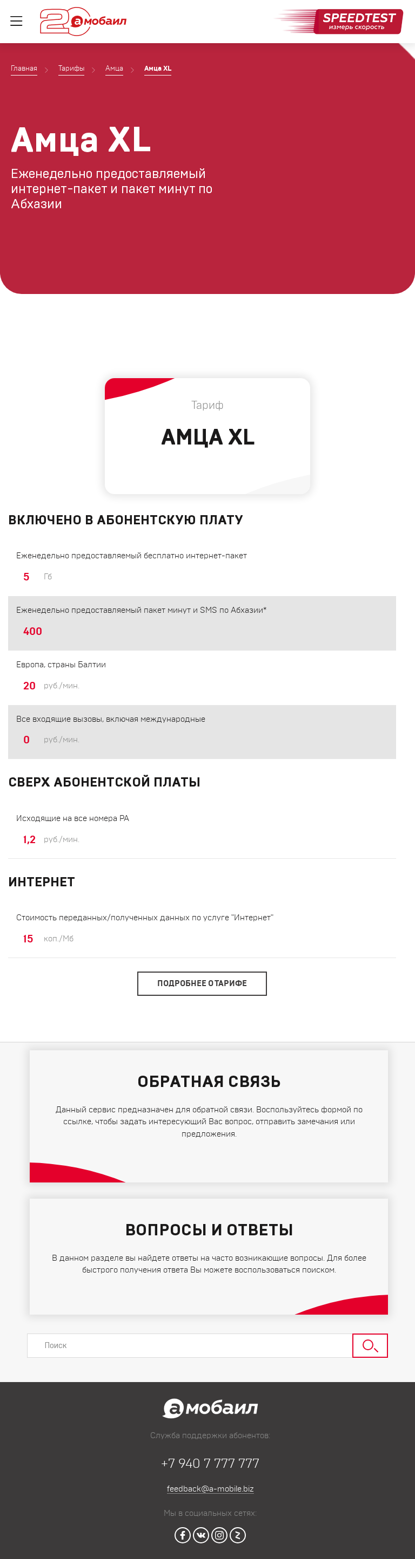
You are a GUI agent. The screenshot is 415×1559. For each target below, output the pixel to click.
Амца (114, 68)
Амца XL (157, 68)
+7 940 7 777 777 (210, 1464)
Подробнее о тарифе (202, 984)
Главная (24, 68)
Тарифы (71, 68)
